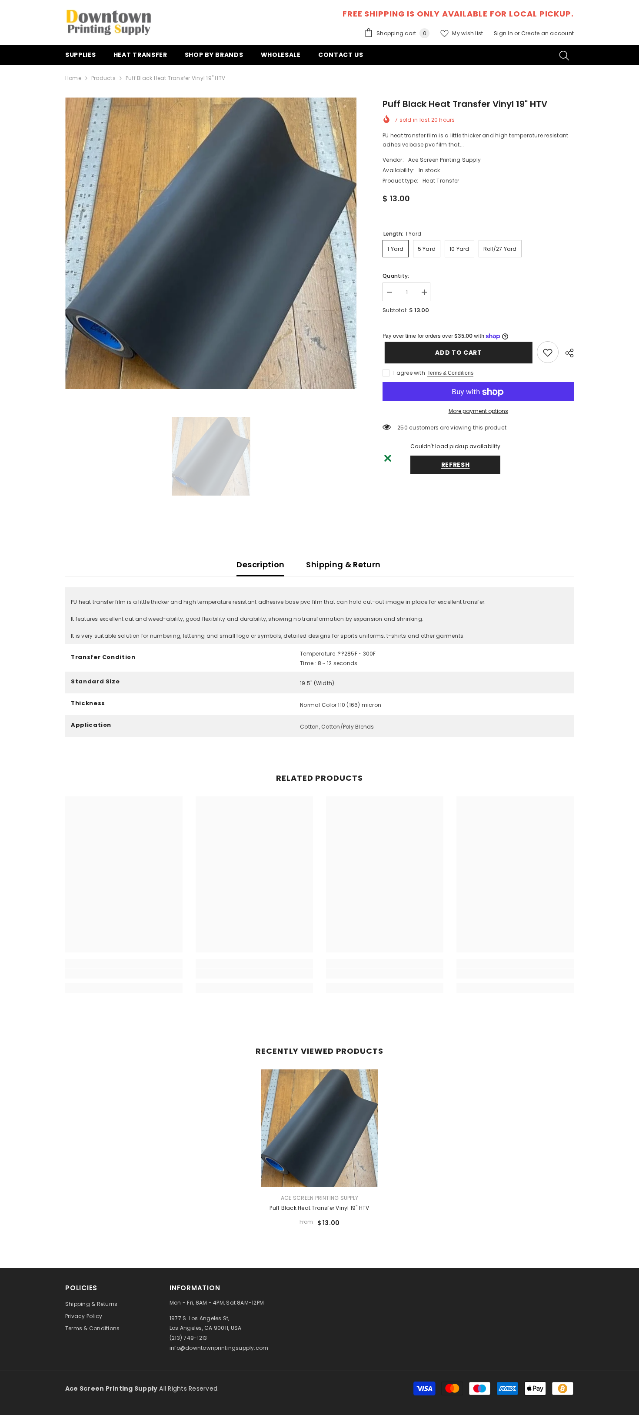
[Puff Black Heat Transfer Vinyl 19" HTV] (319, 1128)
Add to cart (456, 352)
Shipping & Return (343, 564)
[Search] (564, 55)
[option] (211, 243)
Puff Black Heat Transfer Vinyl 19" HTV (319, 1208)
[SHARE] (566, 353)
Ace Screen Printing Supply (444, 159)
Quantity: (396, 276)
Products (103, 78)
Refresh (455, 465)
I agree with (409, 373)
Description (260, 564)
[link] (548, 352)
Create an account (547, 33)
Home (73, 78)
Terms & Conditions (450, 373)
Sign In (504, 33)
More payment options (478, 411)
